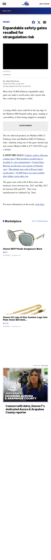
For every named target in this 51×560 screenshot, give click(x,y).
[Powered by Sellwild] (44, 365)
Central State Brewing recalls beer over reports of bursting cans (23, 166)
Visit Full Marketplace (40, 221)
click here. (40, 204)
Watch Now (43, 4)
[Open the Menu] (4, 4)
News (6, 22)
